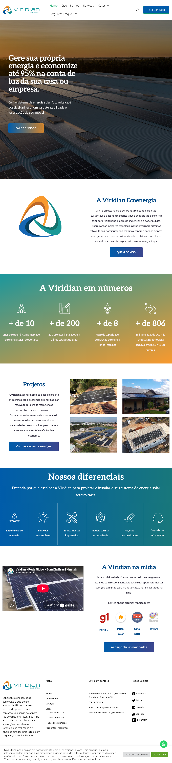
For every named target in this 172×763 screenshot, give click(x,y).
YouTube (140, 714)
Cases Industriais (56, 712)
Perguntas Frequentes (63, 14)
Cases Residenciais (57, 722)
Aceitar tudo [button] (159, 754)
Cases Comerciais (56, 717)
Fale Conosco (156, 9)
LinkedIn (140, 707)
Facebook (141, 693)
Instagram (142, 719)
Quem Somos (70, 5)
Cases (102, 5)
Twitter (139, 700)
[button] (107, 6)
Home (54, 5)
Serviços (88, 5)
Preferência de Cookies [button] (136, 754)
